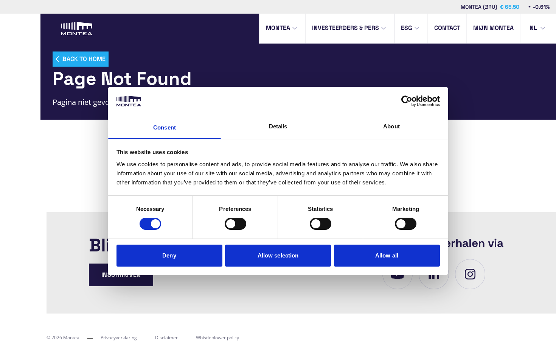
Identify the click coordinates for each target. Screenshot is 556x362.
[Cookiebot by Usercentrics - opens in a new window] (407, 101)
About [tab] (391, 126)
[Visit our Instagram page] (470, 274)
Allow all (386, 255)
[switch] (235, 224)
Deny (169, 255)
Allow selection (278, 255)
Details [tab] (278, 126)
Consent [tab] (164, 127)
